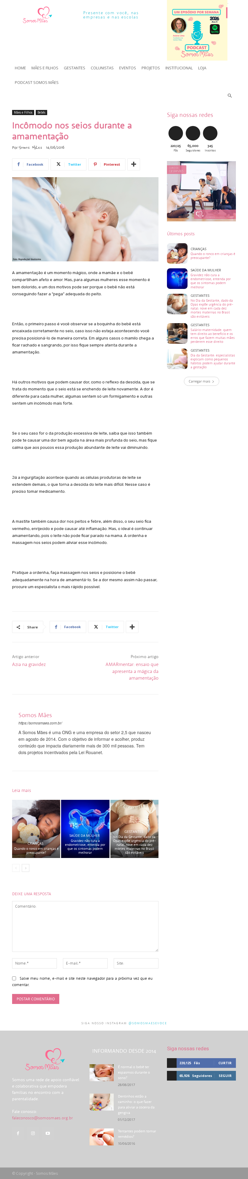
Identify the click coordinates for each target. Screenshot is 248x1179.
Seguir (192, 127)
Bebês (41, 112)
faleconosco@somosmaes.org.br (42, 1118)
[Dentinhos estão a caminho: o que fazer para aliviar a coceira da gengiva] (102, 1102)
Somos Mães (30, 147)
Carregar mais (199, 381)
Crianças (35, 843)
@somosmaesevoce (148, 1023)
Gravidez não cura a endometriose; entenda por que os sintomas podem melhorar (85, 847)
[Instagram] (33, 1133)
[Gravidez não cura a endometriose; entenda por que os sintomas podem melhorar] (85, 829)
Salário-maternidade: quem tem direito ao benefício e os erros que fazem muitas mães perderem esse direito (213, 336)
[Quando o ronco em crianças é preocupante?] (36, 829)
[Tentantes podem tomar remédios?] (102, 1136)
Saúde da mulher (84, 835)
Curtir (175, 127)
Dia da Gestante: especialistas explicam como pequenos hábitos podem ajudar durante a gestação (213, 361)
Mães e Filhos (23, 112)
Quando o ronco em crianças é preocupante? (36, 850)
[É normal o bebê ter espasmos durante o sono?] (102, 1072)
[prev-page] (16, 868)
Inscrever (210, 127)
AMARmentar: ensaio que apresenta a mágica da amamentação (132, 671)
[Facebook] (18, 1133)
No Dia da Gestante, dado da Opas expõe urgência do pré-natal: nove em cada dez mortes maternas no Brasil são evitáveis (134, 845)
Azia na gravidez (29, 664)
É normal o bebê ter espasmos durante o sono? (134, 1072)
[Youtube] (48, 1133)
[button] (230, 96)
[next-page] (25, 868)
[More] (133, 164)
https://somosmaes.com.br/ (40, 722)
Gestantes (133, 831)
